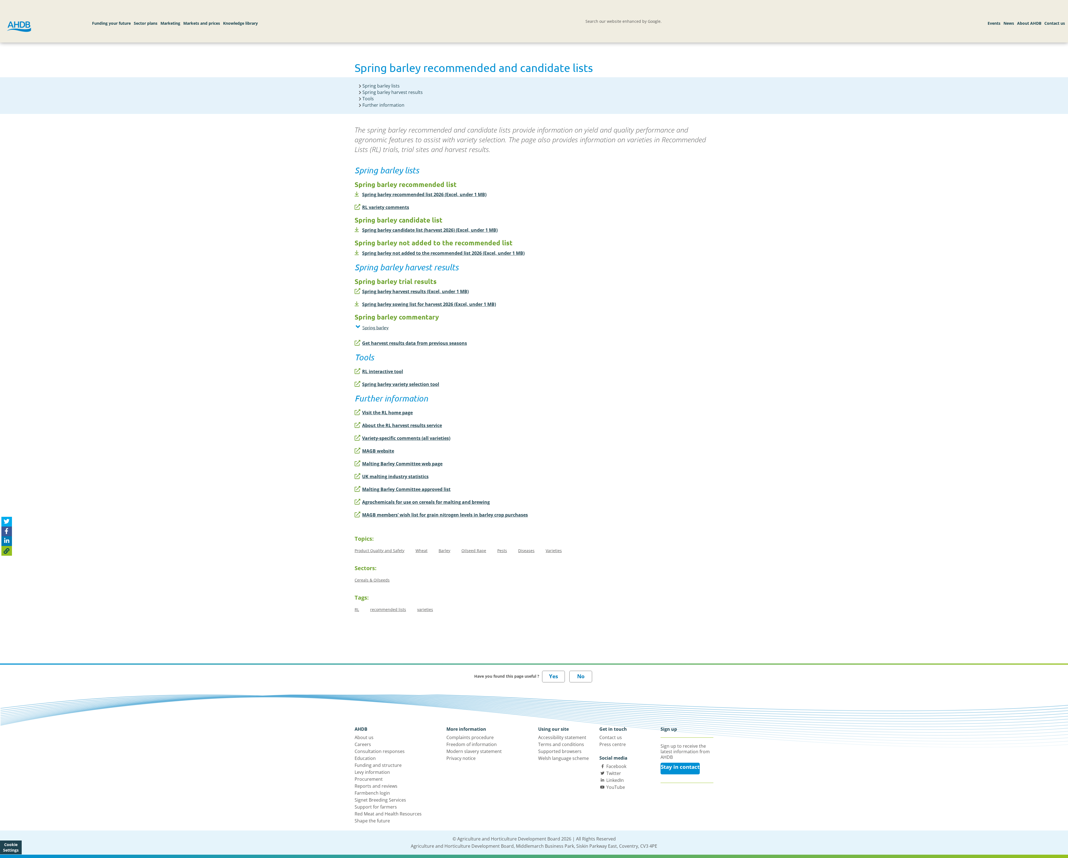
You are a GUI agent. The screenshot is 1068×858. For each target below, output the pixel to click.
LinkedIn (615, 780)
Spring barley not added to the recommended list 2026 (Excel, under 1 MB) (443, 253)
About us (364, 737)
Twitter (613, 773)
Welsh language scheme (563, 758)
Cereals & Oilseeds (372, 580)
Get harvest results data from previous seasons (414, 343)
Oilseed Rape (473, 550)
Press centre (612, 744)
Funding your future (111, 23)
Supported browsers (560, 751)
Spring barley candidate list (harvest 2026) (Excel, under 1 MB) (430, 230)
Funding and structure (378, 765)
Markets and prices (201, 23)
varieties (425, 609)
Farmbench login (372, 793)
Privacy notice (461, 758)
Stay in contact (680, 766)
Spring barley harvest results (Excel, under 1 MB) (415, 291)
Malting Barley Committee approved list (406, 489)
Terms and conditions (561, 744)
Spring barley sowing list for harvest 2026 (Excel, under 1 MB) (429, 304)
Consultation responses (380, 751)
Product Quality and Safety (379, 550)
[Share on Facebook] (6, 531)
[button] (457, 327)
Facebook (616, 766)
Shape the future (372, 821)
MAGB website (378, 451)
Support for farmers (376, 807)
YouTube (615, 787)
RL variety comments (385, 207)
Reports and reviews (376, 786)
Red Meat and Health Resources (388, 814)
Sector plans (145, 23)
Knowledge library (240, 23)
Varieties (554, 550)
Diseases (526, 550)
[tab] (457, 328)
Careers (363, 744)
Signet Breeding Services (380, 800)
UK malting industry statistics (395, 476)
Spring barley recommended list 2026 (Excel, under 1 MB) (424, 194)
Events (994, 23)
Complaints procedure (470, 737)
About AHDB (1029, 23)
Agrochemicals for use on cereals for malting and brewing (426, 502)
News (1008, 23)
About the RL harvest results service (402, 425)
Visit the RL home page (387, 413)
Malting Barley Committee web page (402, 464)
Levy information (372, 772)
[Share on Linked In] (6, 541)
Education (365, 758)
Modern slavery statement (474, 751)
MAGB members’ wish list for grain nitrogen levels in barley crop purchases (445, 515)
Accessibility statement (562, 737)
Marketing (170, 23)
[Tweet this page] (6, 521)
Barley (444, 550)
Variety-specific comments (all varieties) (406, 438)
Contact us (1054, 23)
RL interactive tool (382, 371)
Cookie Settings (11, 847)
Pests (502, 550)
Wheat (421, 550)
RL (357, 609)
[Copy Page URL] (6, 550)
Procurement (369, 779)
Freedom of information (471, 744)
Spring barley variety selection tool (400, 384)
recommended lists (388, 609)
